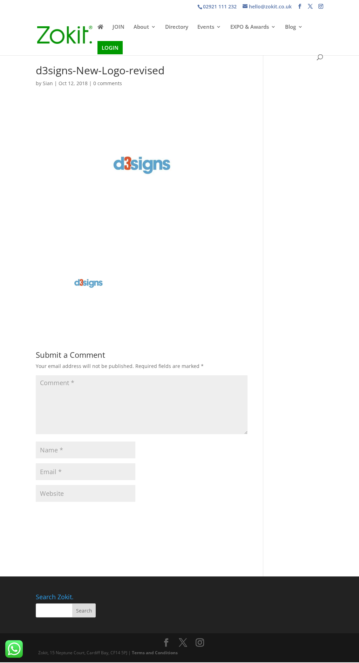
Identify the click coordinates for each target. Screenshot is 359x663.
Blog (290, 27)
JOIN (118, 27)
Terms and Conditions (155, 653)
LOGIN (110, 47)
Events (205, 27)
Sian (48, 83)
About (141, 27)
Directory (176, 27)
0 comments (107, 83)
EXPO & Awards (249, 27)
